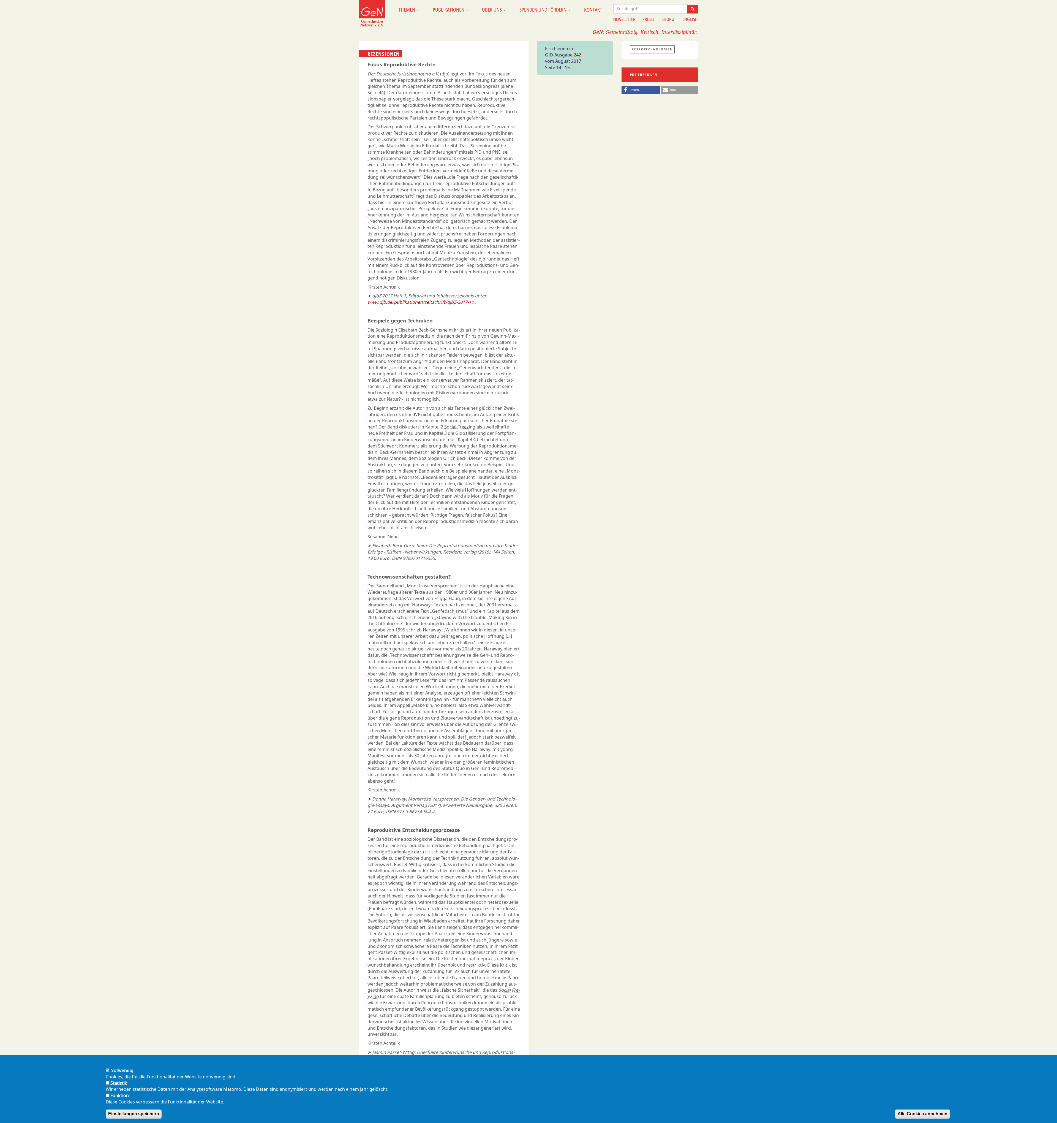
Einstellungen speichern (133, 1113)
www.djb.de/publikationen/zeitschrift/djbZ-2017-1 (419, 302)
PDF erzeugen (644, 74)
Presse (648, 19)
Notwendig (122, 1070)
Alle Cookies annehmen (922, 1113)
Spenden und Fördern (543, 9)
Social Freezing (459, 427)
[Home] (372, 13)
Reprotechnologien (652, 49)
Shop (666, 19)
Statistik (118, 1083)
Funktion (119, 1095)
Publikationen (449, 9)
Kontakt (593, 9)
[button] (641, 90)
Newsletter (624, 19)
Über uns (492, 9)
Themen (407, 9)
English (690, 19)
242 (577, 55)
